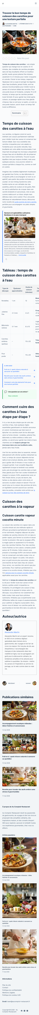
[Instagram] (27, 1010)
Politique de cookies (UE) (11, 995)
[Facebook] (21, 1010)
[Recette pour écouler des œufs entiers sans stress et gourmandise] (19, 776)
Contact (5, 987)
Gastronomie (6, 26)
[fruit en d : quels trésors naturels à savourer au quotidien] (19, 743)
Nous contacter (13, 396)
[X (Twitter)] (24, 1010)
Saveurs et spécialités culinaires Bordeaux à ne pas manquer (17, 214)
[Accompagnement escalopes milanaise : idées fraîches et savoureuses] (19, 711)
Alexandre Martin (12, 632)
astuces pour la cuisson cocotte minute (19, 573)
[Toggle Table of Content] (24, 113)
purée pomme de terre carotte (25, 202)
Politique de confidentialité (12, 990)
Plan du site (6, 985)
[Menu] (36, 3)
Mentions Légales (8, 993)
